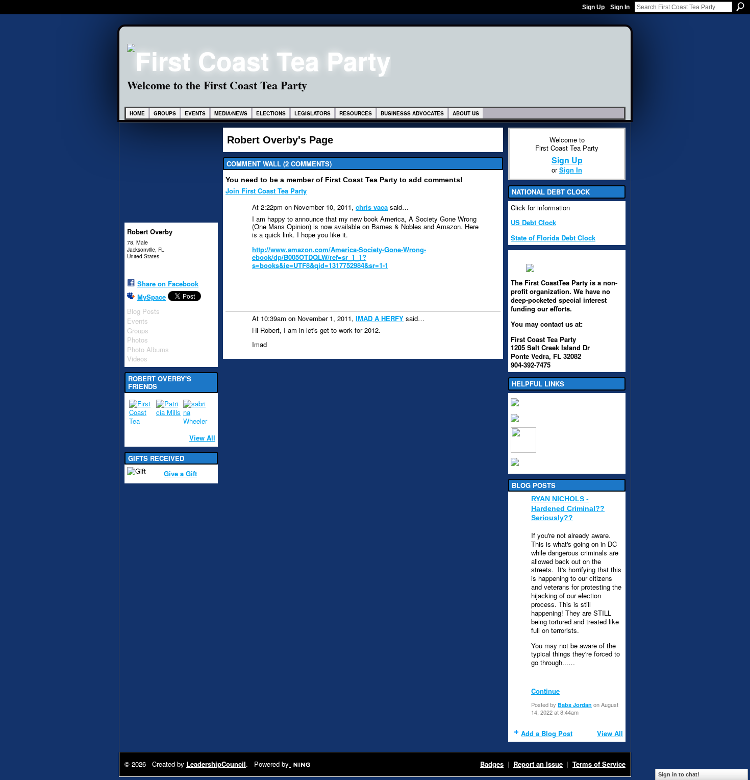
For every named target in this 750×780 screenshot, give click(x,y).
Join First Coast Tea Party (266, 191)
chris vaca (372, 207)
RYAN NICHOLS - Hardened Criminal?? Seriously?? (568, 508)
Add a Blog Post (546, 733)
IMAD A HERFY (380, 318)
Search (740, 6)
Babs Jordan (575, 705)
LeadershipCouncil (216, 764)
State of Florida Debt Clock (553, 237)
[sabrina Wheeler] (195, 412)
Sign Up (593, 7)
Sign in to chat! (678, 774)
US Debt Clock (533, 222)
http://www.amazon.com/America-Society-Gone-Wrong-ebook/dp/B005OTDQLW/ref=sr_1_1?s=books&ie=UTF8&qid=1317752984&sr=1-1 (339, 257)
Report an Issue (538, 764)
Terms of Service (599, 764)
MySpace (151, 297)
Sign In (620, 7)
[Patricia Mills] (168, 412)
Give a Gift (180, 473)
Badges (492, 764)
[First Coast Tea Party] (141, 412)
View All (202, 438)
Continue (545, 691)
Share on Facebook (167, 283)
